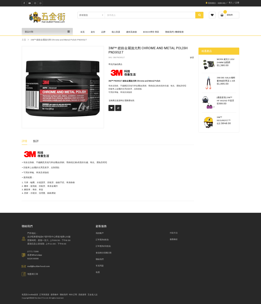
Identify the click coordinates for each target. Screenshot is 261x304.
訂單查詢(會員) (102, 239)
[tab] (24, 141)
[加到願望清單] (111, 108)
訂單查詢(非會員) (103, 246)
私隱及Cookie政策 (30, 294)
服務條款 (174, 239)
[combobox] (150, 15)
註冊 (237, 3)
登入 (231, 3)
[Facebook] (24, 3)
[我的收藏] (212, 15)
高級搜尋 (82, 294)
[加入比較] (118, 108)
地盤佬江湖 (32, 274)
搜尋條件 (54, 294)
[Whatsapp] (40, 3)
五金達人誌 (92, 294)
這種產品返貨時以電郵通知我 (121, 100)
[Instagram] (35, 3)
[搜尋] (199, 15)
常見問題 (100, 266)
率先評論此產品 (115, 64)
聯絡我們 (100, 259)
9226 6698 (33, 258)
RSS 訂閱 (73, 294)
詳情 (24, 141)
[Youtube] (29, 3)
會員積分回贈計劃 (103, 253)
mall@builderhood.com (38, 266)
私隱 (98, 272)
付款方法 (174, 233)
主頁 (24, 40)
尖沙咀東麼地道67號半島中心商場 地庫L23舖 (48, 236)
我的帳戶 (100, 233)
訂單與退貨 (44, 294)
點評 (36, 141)
